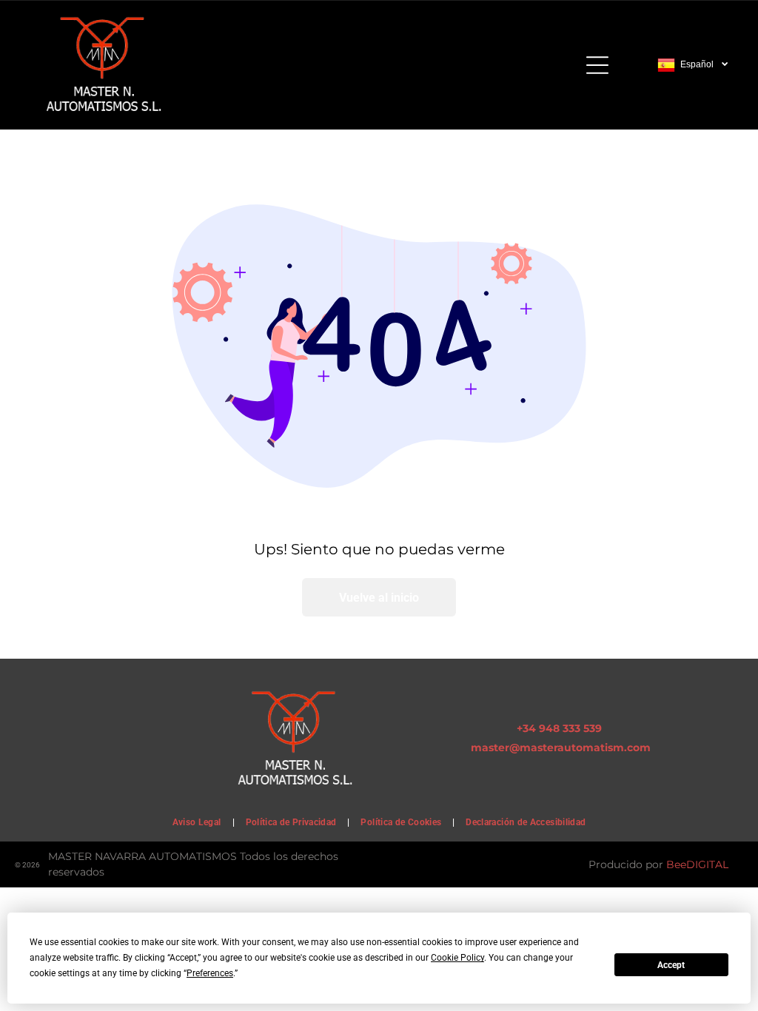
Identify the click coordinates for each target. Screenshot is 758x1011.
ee (680, 864)
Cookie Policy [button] (457, 958)
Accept (671, 965)
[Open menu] (597, 65)
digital (707, 864)
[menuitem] (198, 822)
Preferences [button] (210, 973)
